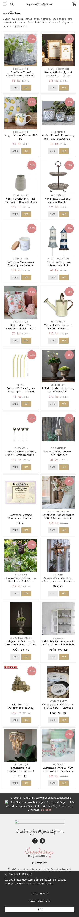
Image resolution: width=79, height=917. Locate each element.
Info (15, 87)
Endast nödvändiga (40, 901)
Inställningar (39, 893)
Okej (39, 909)
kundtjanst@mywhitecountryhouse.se (47, 797)
